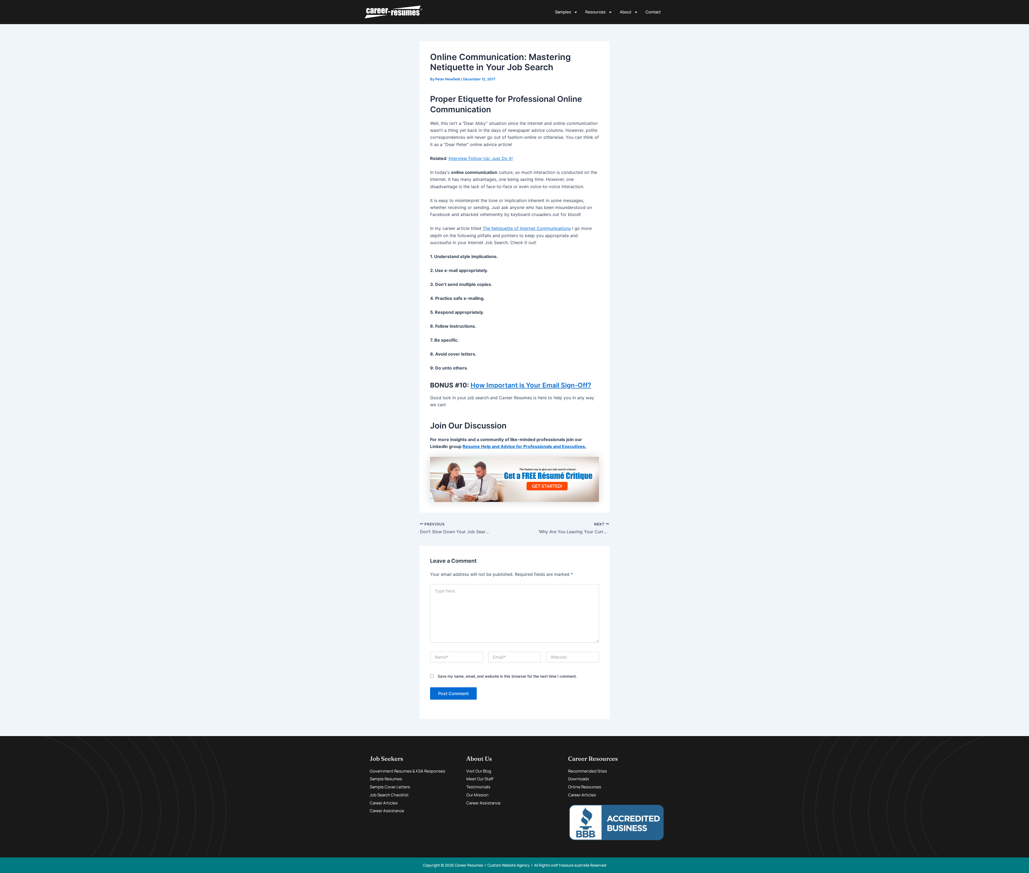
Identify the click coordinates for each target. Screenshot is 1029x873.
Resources (595, 12)
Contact (653, 12)
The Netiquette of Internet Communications (527, 228)
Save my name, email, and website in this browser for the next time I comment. (507, 676)
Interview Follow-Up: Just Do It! (481, 158)
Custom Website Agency (508, 865)
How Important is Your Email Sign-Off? (531, 385)
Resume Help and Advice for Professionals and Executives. (524, 446)
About (625, 12)
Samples (563, 12)
